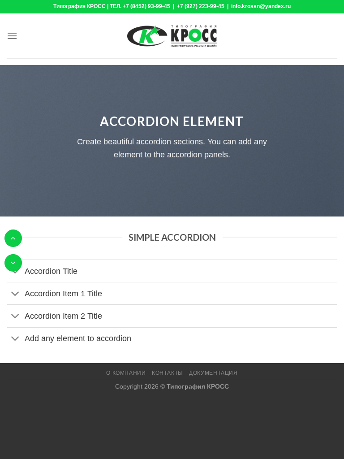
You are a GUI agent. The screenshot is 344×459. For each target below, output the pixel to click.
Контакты (167, 373)
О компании (126, 373)
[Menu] (12, 36)
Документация (213, 373)
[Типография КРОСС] (172, 36)
